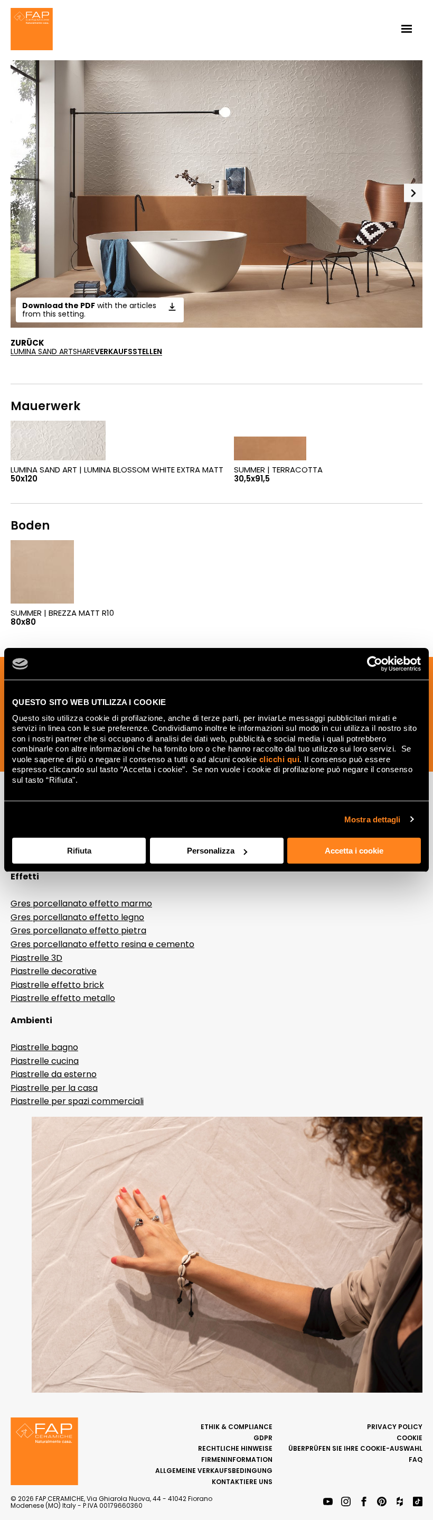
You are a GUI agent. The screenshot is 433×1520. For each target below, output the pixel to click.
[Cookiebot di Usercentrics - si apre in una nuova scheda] (374, 664)
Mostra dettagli (372, 819)
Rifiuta (79, 850)
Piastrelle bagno (44, 1047)
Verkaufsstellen (128, 352)
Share (84, 352)
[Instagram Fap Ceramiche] (346, 1502)
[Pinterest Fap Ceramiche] (382, 1502)
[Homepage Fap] (32, 30)
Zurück (27, 343)
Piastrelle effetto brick (57, 985)
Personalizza (210, 850)
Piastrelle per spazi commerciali (77, 1101)
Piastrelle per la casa (54, 1088)
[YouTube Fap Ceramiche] (328, 1502)
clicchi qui (279, 759)
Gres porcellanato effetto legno (77, 917)
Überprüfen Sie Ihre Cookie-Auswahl (355, 1448)
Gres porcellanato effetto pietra (78, 930)
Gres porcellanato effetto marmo (81, 903)
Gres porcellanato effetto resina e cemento (102, 944)
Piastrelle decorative (54, 971)
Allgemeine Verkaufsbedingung (213, 1470)
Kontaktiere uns (242, 1481)
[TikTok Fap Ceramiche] (417, 1502)
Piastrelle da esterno (54, 1074)
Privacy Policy (394, 1426)
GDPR (262, 1437)
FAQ (415, 1459)
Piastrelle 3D (36, 958)
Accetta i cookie (354, 850)
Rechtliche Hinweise (235, 1448)
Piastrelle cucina (45, 1061)
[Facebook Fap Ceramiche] (364, 1502)
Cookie (409, 1437)
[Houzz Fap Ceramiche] (399, 1502)
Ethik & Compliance (236, 1426)
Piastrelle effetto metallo (63, 998)
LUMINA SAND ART (42, 352)
